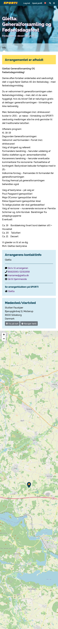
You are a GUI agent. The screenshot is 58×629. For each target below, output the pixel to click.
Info (4, 47)
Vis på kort (13, 323)
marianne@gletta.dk (18, 275)
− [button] (4, 338)
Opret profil (37, 3)
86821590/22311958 (19, 271)
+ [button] (4, 334)
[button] (45, 3)
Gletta (11, 291)
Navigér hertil (29, 323)
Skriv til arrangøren (18, 267)
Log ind (26, 3)
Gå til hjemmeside (17, 278)
